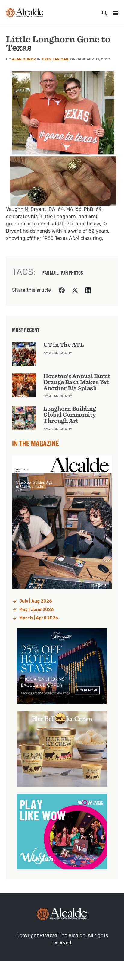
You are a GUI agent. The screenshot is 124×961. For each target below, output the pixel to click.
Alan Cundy (24, 59)
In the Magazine (35, 443)
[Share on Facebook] (61, 290)
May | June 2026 (36, 609)
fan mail (50, 272)
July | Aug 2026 (35, 601)
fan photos (72, 272)
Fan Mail (60, 59)
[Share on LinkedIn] (88, 290)
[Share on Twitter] (75, 290)
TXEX (46, 59)
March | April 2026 (38, 618)
